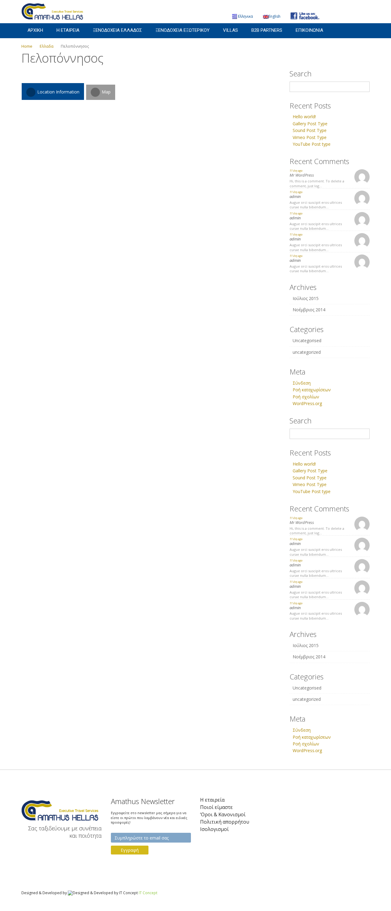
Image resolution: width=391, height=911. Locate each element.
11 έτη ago (296, 171)
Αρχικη (35, 30)
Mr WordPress (302, 175)
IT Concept (148, 892)
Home (26, 46)
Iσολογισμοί (214, 829)
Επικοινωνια (309, 30)
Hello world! (304, 116)
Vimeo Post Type (310, 137)
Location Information (57, 92)
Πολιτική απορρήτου (224, 822)
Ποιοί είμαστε (216, 807)
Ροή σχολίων (306, 397)
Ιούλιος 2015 (306, 298)
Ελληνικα (245, 16)
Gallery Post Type (310, 123)
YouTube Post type (312, 144)
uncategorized (307, 352)
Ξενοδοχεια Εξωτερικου (182, 30)
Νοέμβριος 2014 (309, 310)
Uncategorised (307, 340)
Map (105, 92)
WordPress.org (307, 403)
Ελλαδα (46, 46)
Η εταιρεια (68, 30)
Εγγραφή (130, 850)
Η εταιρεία (212, 800)
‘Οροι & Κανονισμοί (223, 814)
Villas (230, 30)
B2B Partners (266, 30)
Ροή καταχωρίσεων (312, 390)
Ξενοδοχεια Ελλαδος (117, 30)
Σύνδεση (302, 383)
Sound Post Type (310, 130)
